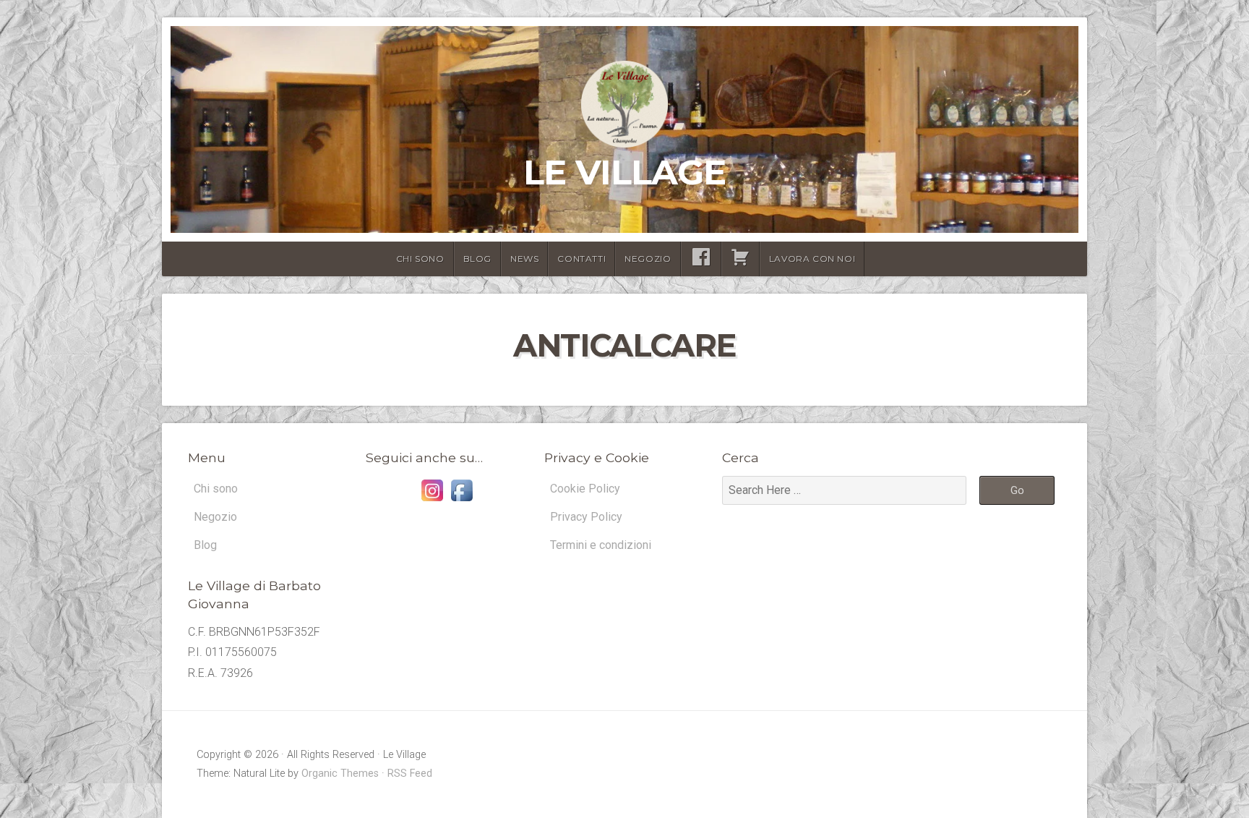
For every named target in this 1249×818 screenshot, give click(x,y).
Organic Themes (340, 773)
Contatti (581, 258)
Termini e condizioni (600, 545)
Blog (477, 258)
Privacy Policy (586, 517)
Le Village (624, 172)
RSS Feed (409, 773)
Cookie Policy (585, 488)
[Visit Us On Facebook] (461, 501)
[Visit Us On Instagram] (432, 501)
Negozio (647, 258)
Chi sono (420, 258)
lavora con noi (812, 258)
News (524, 258)
